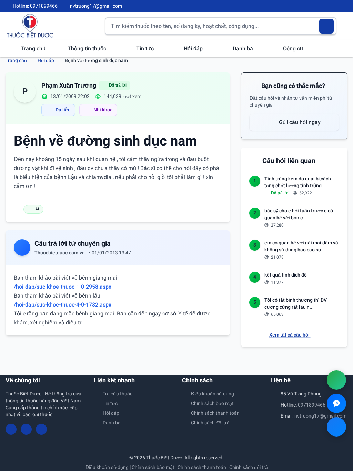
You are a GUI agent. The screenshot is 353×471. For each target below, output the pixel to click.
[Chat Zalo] (336, 403)
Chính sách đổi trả (210, 422)
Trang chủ (33, 48)
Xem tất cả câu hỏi (290, 335)
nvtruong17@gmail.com (320, 416)
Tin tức (145, 48)
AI (37, 209)
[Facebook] (322, 6)
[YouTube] (333, 6)
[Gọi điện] (336, 380)
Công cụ (293, 48)
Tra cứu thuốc (117, 394)
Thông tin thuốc (88, 48)
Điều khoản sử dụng (212, 394)
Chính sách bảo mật (212, 403)
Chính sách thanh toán (215, 413)
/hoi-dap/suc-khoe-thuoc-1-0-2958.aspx (62, 286)
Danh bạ (243, 48)
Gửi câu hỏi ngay (299, 122)
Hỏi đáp (194, 48)
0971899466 (311, 405)
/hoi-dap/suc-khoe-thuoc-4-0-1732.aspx (62, 304)
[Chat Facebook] (336, 427)
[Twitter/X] (345, 6)
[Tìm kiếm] (326, 26)
